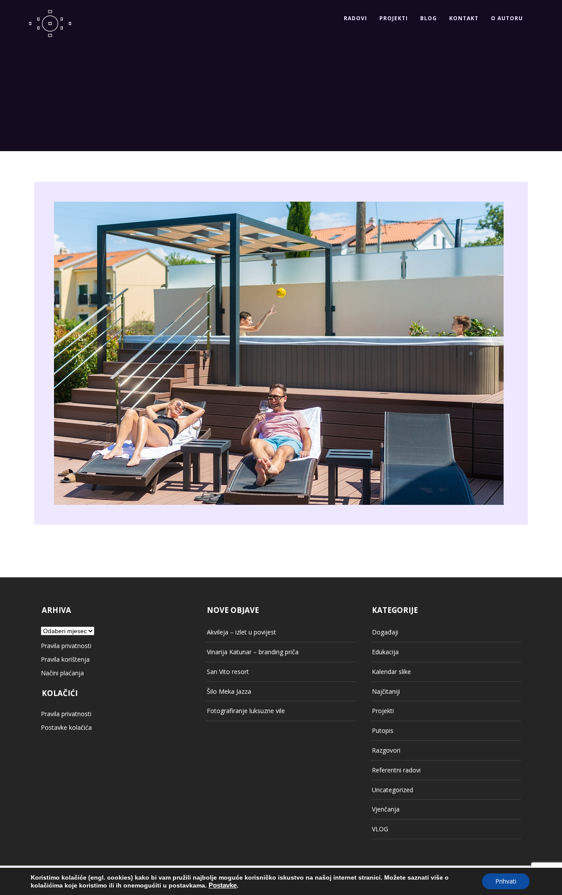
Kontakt (464, 18)
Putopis (382, 730)
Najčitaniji (386, 691)
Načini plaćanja (62, 673)
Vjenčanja (386, 809)
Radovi (355, 18)
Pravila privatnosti (66, 645)
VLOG (380, 829)
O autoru (507, 18)
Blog (428, 18)
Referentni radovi (396, 770)
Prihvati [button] (505, 881)
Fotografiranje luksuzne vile (246, 711)
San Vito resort (228, 671)
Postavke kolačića (66, 727)
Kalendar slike (391, 671)
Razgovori (386, 750)
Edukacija (385, 652)
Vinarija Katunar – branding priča (253, 652)
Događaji (385, 632)
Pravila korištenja (65, 659)
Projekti (393, 18)
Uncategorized (392, 790)
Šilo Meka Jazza (229, 691)
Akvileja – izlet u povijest (241, 632)
